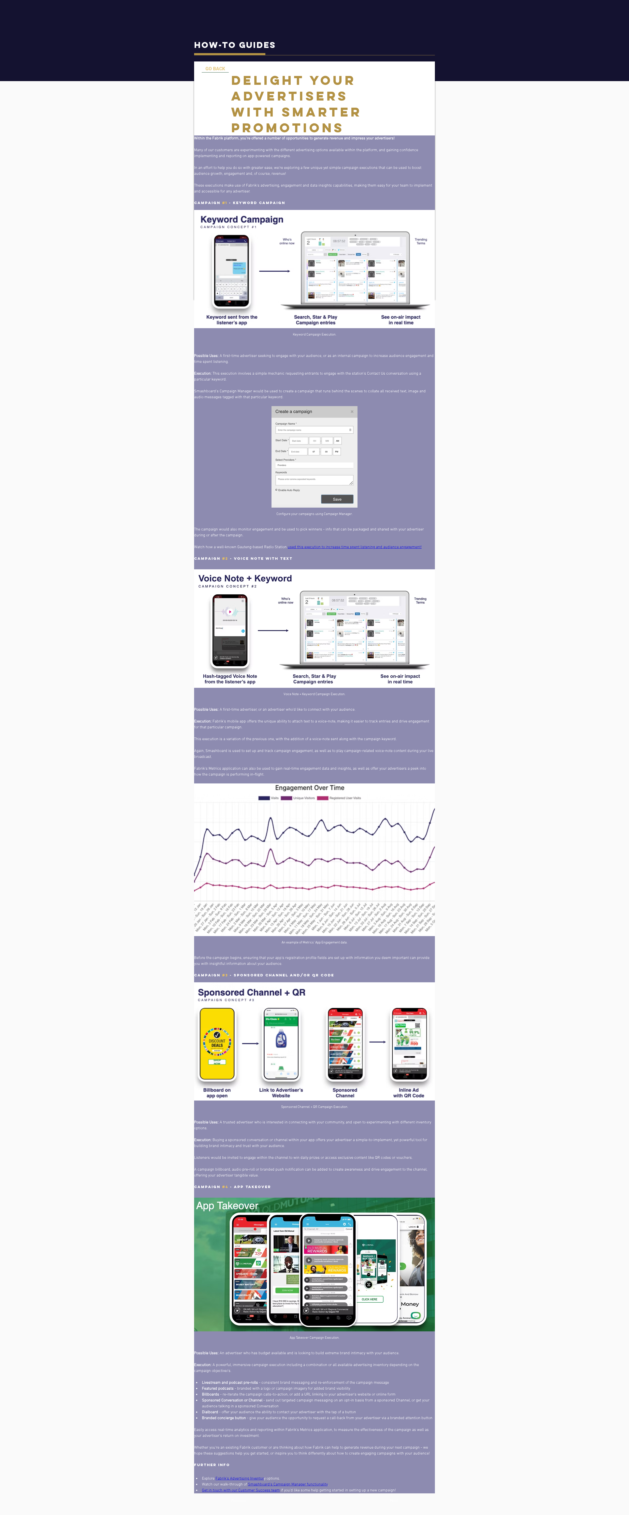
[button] (247, 1501)
